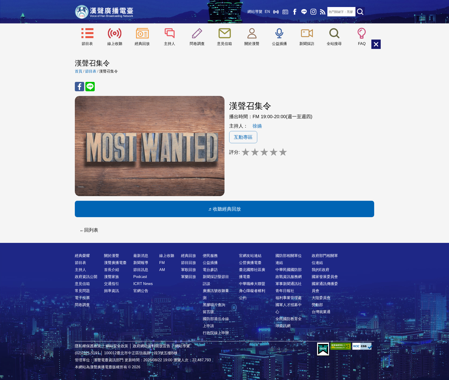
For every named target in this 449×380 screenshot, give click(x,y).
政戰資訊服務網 (288, 277)
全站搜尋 (334, 44)
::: (224, 246)
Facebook (294, 11)
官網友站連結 (250, 256)
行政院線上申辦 (216, 333)
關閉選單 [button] (376, 44)
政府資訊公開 (86, 277)
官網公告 (140, 291)
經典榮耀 (82, 256)
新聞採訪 (306, 44)
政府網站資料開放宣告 (151, 346)
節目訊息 (140, 270)
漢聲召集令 (108, 71)
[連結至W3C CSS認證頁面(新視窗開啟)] (362, 346)
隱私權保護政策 (88, 346)
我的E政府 (320, 270)
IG (313, 11)
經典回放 (285, 11)
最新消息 (140, 256)
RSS (322, 11)
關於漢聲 (251, 44)
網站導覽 (254, 12)
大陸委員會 (321, 298)
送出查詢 (360, 11)
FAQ (362, 44)
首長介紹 (111, 270)
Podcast (140, 277)
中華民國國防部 (288, 270)
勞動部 (317, 305)
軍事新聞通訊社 (288, 284)
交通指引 (111, 284)
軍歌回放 (188, 270)
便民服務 (210, 256)
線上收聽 (276, 11)
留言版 (208, 312)
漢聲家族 (111, 277)
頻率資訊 (111, 291)
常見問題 (82, 291)
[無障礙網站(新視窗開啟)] (340, 346)
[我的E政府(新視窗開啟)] (323, 349)
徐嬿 (257, 125)
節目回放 (188, 263)
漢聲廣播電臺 (104, 12)
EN (267, 12)
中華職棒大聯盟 (252, 284)
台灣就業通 (321, 312)
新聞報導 (140, 263)
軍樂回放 (188, 277)
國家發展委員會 (325, 277)
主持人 (169, 44)
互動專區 (243, 137)
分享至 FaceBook (79, 86)
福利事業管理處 (288, 298)
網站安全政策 (117, 346)
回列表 (91, 230)
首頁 (78, 71)
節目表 (87, 44)
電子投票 (82, 298)
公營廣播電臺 (250, 263)
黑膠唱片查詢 (214, 305)
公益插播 (279, 44)
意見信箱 (224, 44)
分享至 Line (90, 86)
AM (162, 270)
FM (162, 263)
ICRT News (143, 284)
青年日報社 (284, 291)
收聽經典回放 (227, 209)
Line (304, 11)
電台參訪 (210, 270)
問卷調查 (197, 44)
